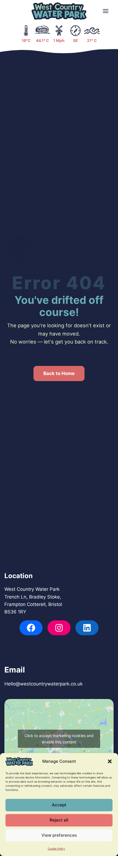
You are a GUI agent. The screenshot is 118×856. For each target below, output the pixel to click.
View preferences (59, 835)
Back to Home (59, 373)
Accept (59, 804)
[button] (110, 761)
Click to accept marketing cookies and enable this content (59, 738)
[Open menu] (105, 11)
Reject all (59, 820)
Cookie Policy (56, 848)
